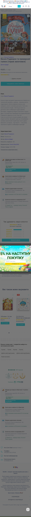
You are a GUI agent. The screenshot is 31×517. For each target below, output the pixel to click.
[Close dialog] (29, 247)
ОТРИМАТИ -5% (15, 263)
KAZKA (5, 6)
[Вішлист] (26, 6)
